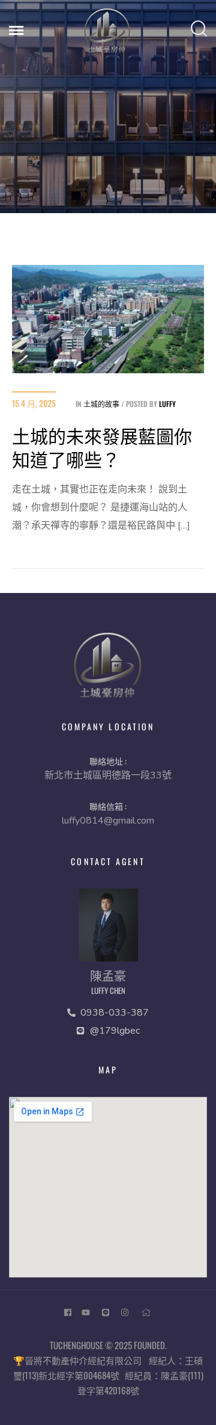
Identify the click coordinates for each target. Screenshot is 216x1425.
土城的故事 (101, 404)
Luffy (167, 404)
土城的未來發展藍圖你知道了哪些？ (102, 446)
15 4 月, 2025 (34, 403)
